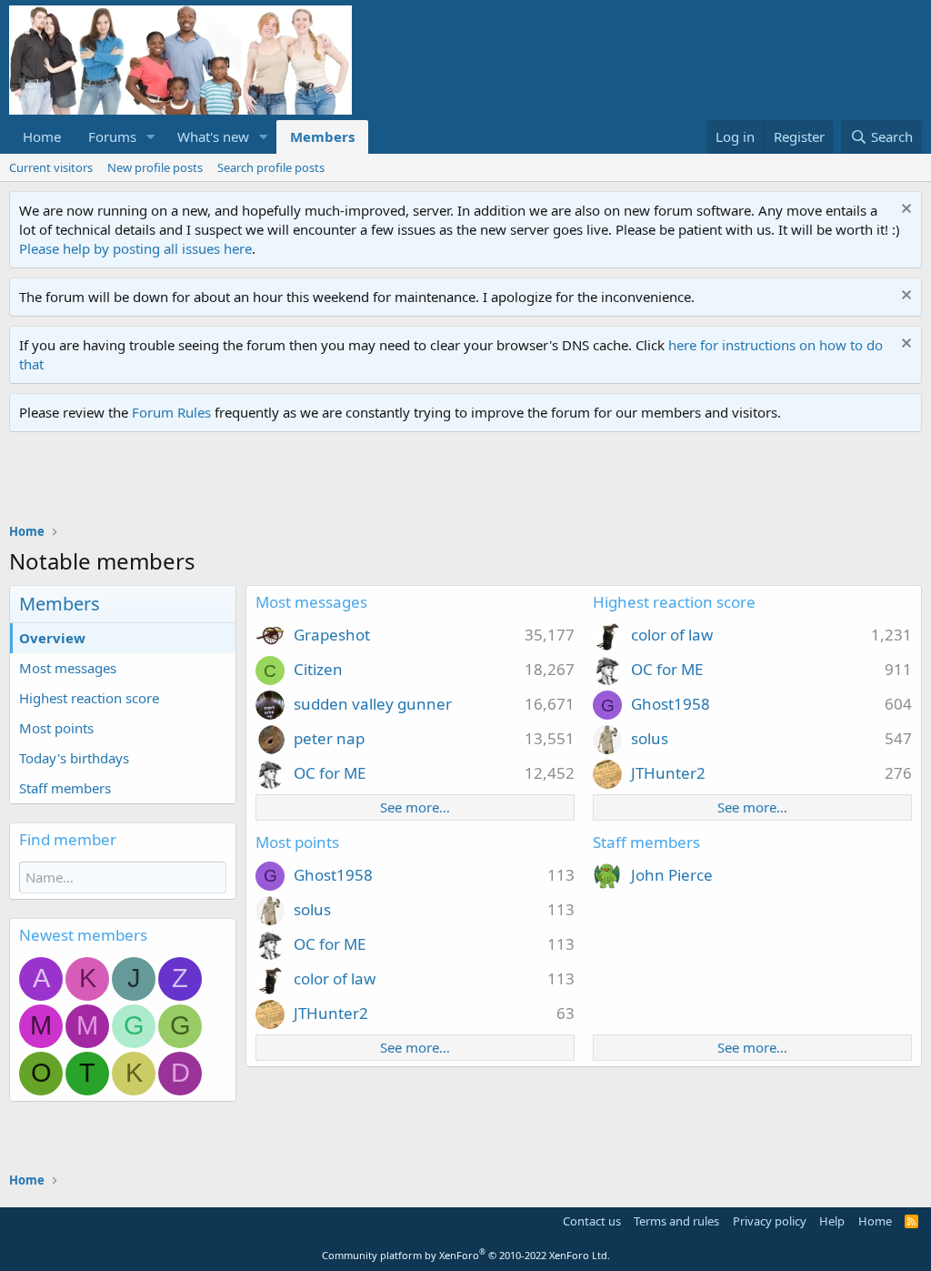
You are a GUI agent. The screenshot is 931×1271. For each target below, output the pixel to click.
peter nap (329, 738)
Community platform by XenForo (466, 1255)
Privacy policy (769, 1221)
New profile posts (155, 167)
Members (322, 136)
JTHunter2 (668, 772)
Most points (56, 728)
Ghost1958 (670, 703)
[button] (151, 137)
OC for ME (329, 772)
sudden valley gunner (373, 703)
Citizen (318, 669)
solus (649, 738)
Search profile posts (271, 167)
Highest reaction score (89, 698)
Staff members (65, 788)
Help (832, 1221)
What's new (213, 136)
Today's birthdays (74, 758)
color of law (672, 634)
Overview (52, 638)
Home (42, 136)
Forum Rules (171, 412)
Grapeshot (332, 634)
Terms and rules (676, 1221)
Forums (112, 136)
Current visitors (51, 167)
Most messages (67, 668)
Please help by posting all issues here (135, 248)
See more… (415, 807)
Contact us (592, 1221)
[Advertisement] (340, 482)
